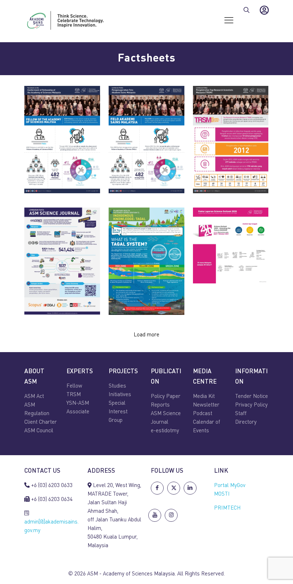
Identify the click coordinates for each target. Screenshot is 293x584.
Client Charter (40, 422)
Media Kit (204, 396)
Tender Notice (251, 396)
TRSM (73, 395)
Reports (160, 405)
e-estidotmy (165, 431)
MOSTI (222, 494)
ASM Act (34, 396)
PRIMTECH (227, 508)
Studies (117, 386)
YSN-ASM (77, 403)
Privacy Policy (251, 405)
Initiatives (120, 395)
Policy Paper (165, 396)
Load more (146, 335)
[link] (62, 139)
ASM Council (38, 431)
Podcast (202, 414)
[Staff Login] (264, 10)
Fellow (74, 386)
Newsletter (206, 405)
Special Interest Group (118, 412)
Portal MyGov (229, 485)
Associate (77, 412)
